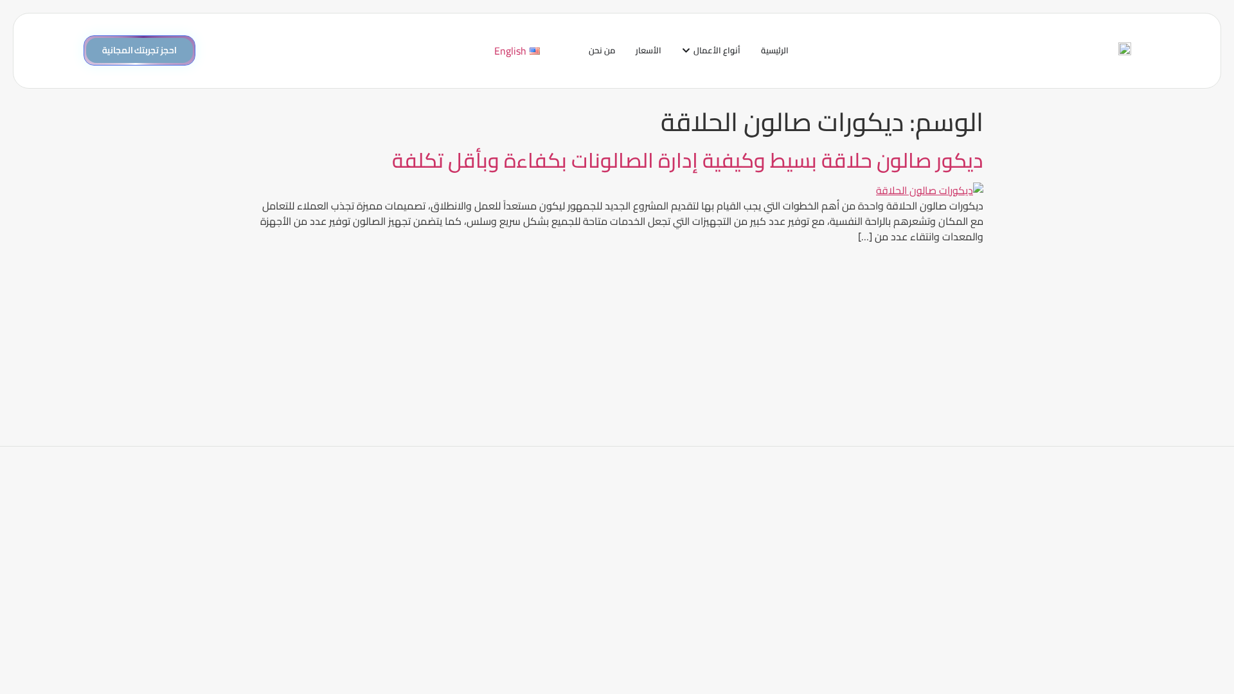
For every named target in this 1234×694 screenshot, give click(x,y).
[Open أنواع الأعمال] (686, 50)
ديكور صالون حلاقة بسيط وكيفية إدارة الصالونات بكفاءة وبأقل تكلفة (687, 160)
